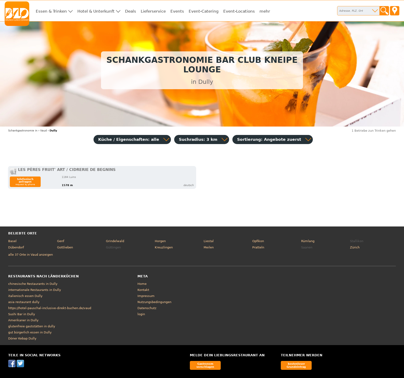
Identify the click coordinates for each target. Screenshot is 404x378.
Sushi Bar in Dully (21, 314)
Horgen (160, 241)
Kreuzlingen (164, 247)
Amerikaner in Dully (23, 320)
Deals (130, 11)
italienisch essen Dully (25, 296)
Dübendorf (16, 247)
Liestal (209, 241)
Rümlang (307, 241)
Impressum (146, 296)
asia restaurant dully (24, 302)
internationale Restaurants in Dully (34, 290)
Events (177, 11)
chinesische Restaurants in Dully (33, 284)
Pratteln (258, 247)
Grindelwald (115, 241)
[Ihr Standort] (394, 10)
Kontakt (143, 290)
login (141, 314)
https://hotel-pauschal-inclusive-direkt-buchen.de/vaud (49, 308)
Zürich (355, 247)
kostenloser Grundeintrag (296, 365)
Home (142, 284)
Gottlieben (65, 247)
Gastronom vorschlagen (205, 365)
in (22, 130)
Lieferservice (153, 11)
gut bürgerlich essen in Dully (30, 332)
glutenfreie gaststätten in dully (31, 326)
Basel (12, 241)
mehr (265, 11)
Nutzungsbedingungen (154, 302)
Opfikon (258, 241)
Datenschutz (146, 308)
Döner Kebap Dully (22, 338)
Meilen (209, 247)
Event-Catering (204, 11)
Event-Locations (239, 11)
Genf (60, 241)
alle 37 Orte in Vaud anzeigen (30, 254)
